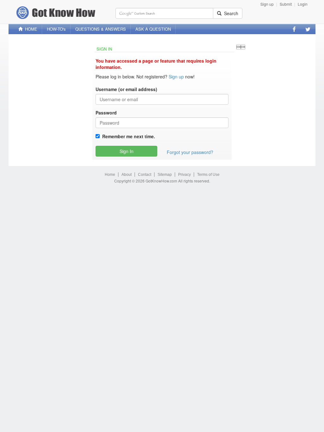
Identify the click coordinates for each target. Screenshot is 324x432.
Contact (144, 174)
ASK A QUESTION (153, 29)
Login (303, 4)
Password (106, 112)
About (127, 174)
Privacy (184, 174)
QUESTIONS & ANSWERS (100, 29)
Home (110, 174)
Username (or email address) (126, 89)
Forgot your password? (190, 152)
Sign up (267, 4)
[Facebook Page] (294, 29)
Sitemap (165, 174)
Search (229, 13)
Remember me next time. (127, 136)
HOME (29, 29)
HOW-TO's (56, 29)
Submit (286, 4)
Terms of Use (208, 174)
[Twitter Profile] (308, 29)
